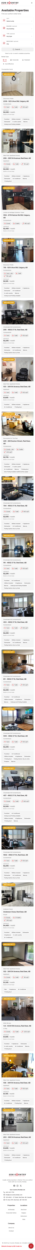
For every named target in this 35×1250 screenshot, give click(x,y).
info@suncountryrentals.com (14, 1195)
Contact (11, 1231)
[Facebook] (14, 1186)
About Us (11, 1227)
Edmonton (24, 1216)
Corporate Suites (11, 1213)
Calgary (23, 1213)
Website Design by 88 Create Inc (11, 1246)
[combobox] (19, 21)
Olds (23, 1219)
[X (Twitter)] (21, 1186)
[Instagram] (17, 1186)
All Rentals (11, 1209)
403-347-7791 (10, 1192)
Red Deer (24, 1209)
